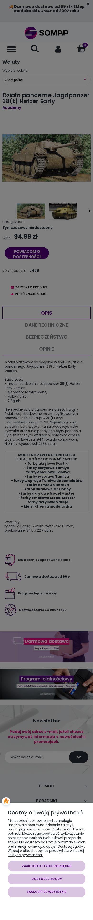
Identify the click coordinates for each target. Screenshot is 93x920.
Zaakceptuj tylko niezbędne (46, 866)
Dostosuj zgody (46, 879)
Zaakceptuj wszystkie (46, 892)
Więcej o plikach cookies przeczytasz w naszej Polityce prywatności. (46, 852)
